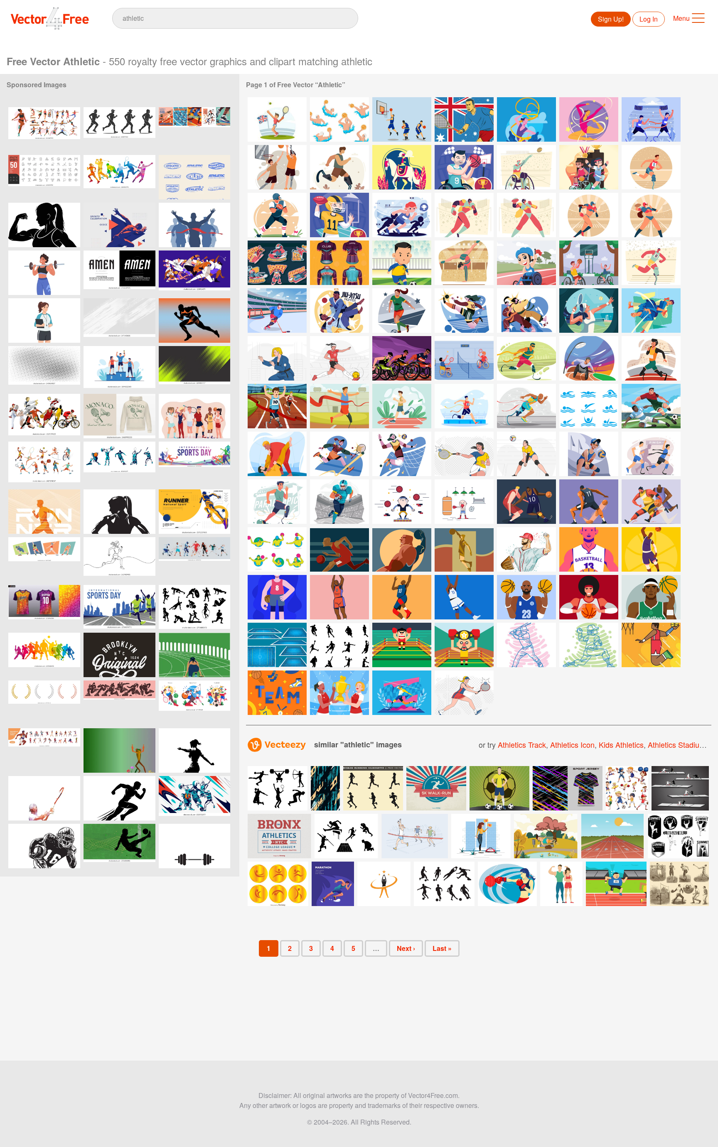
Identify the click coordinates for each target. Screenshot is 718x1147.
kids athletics (621, 744)
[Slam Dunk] (651, 645)
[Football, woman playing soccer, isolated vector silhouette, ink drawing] (194, 750)
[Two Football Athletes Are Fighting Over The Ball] (651, 406)
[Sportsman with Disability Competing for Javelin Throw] (401, 693)
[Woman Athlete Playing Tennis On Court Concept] (588, 310)
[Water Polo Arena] (277, 645)
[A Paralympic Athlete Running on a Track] (651, 358)
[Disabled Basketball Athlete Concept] (526, 167)
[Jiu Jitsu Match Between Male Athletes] (339, 310)
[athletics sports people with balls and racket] (194, 416)
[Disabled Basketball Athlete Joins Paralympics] (588, 263)
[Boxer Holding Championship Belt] (401, 645)
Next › (406, 948)
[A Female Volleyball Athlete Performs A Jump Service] (401, 454)
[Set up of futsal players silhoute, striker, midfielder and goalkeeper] (444, 884)
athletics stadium (677, 744)
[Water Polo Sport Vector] (277, 549)
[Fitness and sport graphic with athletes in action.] (119, 177)
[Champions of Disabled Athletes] (588, 167)
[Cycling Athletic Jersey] (339, 263)
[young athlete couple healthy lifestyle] (561, 884)
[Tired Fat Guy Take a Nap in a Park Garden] (546, 836)
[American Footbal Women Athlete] (651, 215)
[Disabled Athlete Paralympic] (651, 119)
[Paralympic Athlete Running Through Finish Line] (464, 406)
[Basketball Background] (277, 693)
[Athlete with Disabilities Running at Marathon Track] (277, 406)
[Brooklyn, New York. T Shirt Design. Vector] (119, 655)
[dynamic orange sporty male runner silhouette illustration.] (44, 511)
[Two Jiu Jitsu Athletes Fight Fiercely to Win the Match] (277, 454)
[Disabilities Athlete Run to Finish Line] (339, 406)
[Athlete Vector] (277, 119)
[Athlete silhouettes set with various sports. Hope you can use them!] (277, 788)
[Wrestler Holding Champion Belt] (464, 645)
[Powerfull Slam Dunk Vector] (401, 549)
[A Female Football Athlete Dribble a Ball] (401, 310)
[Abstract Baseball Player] (526, 645)
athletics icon (572, 744)
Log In (648, 19)
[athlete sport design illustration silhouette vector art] (44, 416)
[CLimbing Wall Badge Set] (678, 836)
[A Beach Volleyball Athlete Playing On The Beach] (588, 454)
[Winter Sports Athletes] (277, 263)
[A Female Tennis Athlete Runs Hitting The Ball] (339, 454)
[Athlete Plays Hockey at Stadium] (277, 310)
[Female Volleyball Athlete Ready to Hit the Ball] (526, 454)
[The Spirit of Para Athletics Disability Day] (401, 358)
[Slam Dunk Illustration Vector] (464, 549)
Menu (681, 18)
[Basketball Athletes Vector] (401, 119)
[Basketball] (526, 501)
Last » (442, 948)
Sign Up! (611, 19)
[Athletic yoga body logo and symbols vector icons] (384, 884)
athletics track (522, 744)
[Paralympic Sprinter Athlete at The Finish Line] (526, 406)
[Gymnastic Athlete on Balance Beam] (464, 263)
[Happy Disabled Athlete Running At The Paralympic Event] (277, 501)
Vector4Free (50, 18)
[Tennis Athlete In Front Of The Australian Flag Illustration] (464, 119)
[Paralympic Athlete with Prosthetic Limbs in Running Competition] (651, 454)
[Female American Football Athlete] (588, 215)
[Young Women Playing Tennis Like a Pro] (464, 693)
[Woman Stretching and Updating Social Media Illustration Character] (481, 836)
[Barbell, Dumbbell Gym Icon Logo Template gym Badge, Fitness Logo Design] (194, 846)
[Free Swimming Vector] (588, 406)
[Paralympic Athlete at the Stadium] (526, 263)
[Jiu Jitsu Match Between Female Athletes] (526, 310)
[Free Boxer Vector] (464, 501)
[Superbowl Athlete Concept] (526, 215)
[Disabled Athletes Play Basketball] (277, 167)
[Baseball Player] (526, 549)
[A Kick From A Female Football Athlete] (464, 310)
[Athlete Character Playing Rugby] (277, 215)
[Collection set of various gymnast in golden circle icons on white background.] (278, 884)
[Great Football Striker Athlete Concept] (401, 263)
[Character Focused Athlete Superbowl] (339, 215)
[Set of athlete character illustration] (627, 788)
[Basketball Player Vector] (339, 549)
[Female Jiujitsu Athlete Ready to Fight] (277, 358)
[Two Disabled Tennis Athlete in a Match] (464, 358)
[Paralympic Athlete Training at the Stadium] (588, 358)
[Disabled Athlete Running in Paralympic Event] (526, 358)
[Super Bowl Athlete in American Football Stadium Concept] (339, 501)
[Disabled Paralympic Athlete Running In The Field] (401, 406)
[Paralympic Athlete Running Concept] (651, 167)
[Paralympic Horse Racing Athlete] (401, 167)
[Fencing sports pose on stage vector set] (680, 788)
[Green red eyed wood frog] (119, 750)
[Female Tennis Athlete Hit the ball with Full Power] (464, 454)
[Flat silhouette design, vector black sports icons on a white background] (346, 836)
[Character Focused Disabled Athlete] (464, 167)
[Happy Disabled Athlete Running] (339, 167)
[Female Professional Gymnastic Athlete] (526, 119)
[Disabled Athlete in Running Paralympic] (651, 263)
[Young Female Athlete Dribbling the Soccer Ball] (339, 358)
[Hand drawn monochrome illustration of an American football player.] (44, 846)
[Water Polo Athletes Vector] (339, 119)
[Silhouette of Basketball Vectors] (339, 645)
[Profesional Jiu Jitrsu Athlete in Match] (651, 310)
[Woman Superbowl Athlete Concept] (464, 215)
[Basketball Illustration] (588, 549)
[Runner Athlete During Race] (401, 215)
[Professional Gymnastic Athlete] (588, 119)
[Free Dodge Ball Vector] (401, 501)
